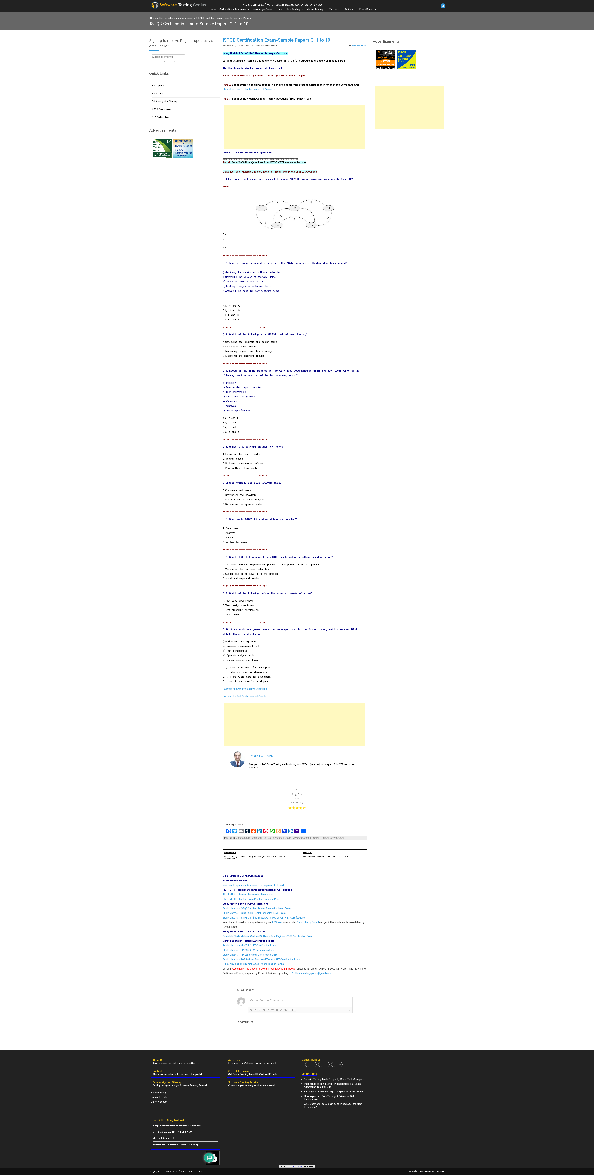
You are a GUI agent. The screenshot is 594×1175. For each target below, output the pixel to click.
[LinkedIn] (327, 1064)
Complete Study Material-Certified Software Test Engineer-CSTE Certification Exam (267, 936)
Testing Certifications (332, 837)
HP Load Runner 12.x (164, 1138)
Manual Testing (314, 9)
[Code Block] (281, 1010)
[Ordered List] (268, 1010)
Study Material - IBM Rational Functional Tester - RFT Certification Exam (261, 959)
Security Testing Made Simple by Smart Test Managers (334, 1079)
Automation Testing (289, 9)
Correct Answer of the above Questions (245, 688)
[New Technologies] (183, 157)
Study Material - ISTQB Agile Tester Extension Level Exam (254, 913)
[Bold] (251, 1010)
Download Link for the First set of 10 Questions (250, 89)
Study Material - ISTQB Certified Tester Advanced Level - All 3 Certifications (264, 917)
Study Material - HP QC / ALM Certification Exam (249, 950)
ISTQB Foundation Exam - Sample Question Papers (291, 837)
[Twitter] (314, 1064)
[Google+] (320, 1064)
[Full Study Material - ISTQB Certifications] (385, 68)
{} (289, 1010)
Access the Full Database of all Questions (247, 696)
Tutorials (334, 9)
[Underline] (259, 1010)
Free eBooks (366, 9)
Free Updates (158, 85)
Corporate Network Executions (433, 1171)
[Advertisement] (294, 127)
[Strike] (264, 1010)
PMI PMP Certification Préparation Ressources (248, 894)
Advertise (234, 1060)
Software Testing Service (243, 1082)
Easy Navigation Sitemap (167, 1082)
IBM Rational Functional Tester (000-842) (175, 1144)
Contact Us (159, 1071)
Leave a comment (359, 46)
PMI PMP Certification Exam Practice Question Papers (252, 899)
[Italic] (255, 1010)
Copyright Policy (160, 1097)
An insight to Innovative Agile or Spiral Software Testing (334, 1091)
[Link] (285, 1010)
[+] (294, 1010)
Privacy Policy (158, 1092)
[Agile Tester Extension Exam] (406, 68)
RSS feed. (277, 922)
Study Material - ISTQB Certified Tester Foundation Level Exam (257, 908)
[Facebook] (307, 1064)
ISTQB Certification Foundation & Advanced (177, 1125)
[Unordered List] (272, 1010)
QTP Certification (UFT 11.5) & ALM (172, 1132)
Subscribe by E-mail (308, 922)
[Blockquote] (277, 1010)
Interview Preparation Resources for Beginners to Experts (254, 885)
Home (213, 9)
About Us (158, 1060)
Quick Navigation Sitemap (164, 101)
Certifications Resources (232, 9)
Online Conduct (159, 1101)
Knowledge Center (263, 9)
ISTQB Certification (161, 109)
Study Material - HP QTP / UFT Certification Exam (249, 945)
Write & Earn (158, 93)
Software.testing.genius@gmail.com (311, 973)
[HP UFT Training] (162, 157)
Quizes (349, 9)
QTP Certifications (161, 117)
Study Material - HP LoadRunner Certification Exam (250, 954)
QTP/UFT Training (239, 1071)
